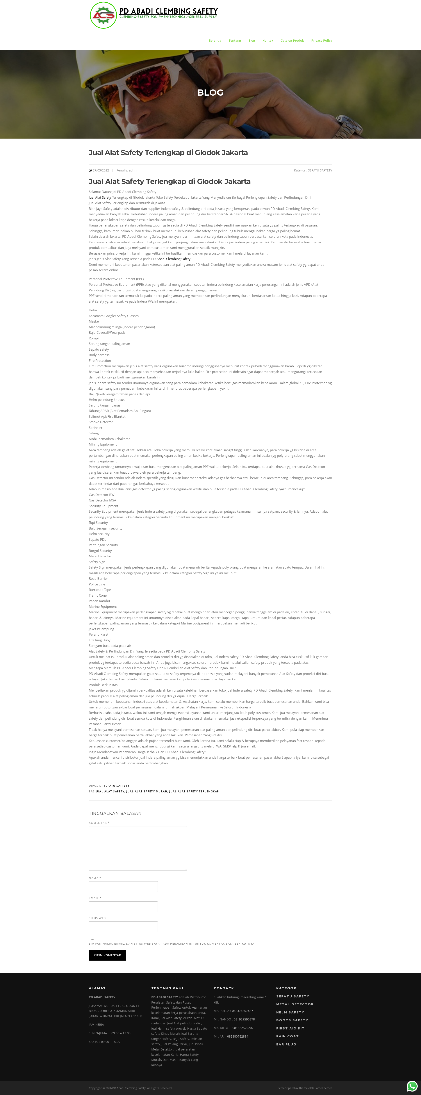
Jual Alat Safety (100, 197)
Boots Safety (292, 1020)
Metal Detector (295, 1004)
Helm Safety (290, 1012)
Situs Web (97, 918)
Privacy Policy (321, 40)
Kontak (267, 40)
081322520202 (242, 1028)
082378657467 (242, 1011)
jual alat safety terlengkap (194, 791)
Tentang (235, 40)
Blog (251, 40)
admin (133, 170)
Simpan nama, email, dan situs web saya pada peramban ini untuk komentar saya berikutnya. (172, 943)
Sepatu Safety (292, 996)
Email (95, 898)
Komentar (99, 823)
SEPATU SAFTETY (320, 170)
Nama (95, 878)
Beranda (215, 40)
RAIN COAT (287, 1036)
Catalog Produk (292, 40)
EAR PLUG (286, 1044)
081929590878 (244, 1019)
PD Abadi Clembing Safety (171, 259)
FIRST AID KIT (290, 1028)
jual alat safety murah (146, 791)
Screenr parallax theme (293, 1088)
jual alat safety (110, 791)
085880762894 (237, 1036)
